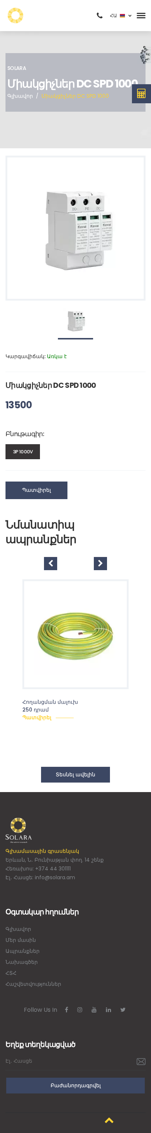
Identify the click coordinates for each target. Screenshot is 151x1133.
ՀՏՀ (10, 973)
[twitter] (123, 1010)
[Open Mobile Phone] (100, 15)
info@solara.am (55, 877)
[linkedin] (108, 1010)
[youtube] (94, 1010)
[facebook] (66, 1010)
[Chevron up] (109, 1120)
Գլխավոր (20, 96)
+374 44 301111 (53, 868)
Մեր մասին (20, 940)
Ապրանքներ (22, 951)
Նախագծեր (21, 962)
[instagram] (80, 1010)
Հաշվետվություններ (33, 984)
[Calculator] (141, 94)
